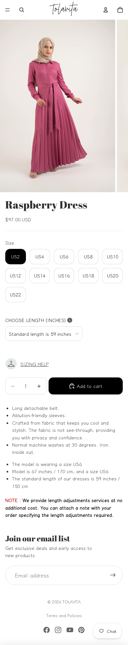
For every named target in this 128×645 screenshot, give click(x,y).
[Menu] (7, 9)
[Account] (105, 10)
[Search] (21, 10)
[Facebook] (47, 630)
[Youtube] (70, 630)
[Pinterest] (81, 630)
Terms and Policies (64, 615)
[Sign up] (113, 575)
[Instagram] (58, 630)
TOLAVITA (71, 601)
